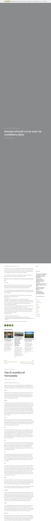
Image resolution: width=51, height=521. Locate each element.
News (7, 369)
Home (5, 369)
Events (37, 304)
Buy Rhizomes (28, 1)
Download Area (36, 1)
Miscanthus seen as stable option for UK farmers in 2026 (29, 340)
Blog (10, 379)
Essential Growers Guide (17, 465)
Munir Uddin (17, 266)
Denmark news (38, 302)
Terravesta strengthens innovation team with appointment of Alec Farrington (41, 275)
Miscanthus (38, 307)
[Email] (12, 325)
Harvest (37, 305)
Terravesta (38, 314)
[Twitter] (8, 325)
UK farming (38, 316)
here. (29, 487)
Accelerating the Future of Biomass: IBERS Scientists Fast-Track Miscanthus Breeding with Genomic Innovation (18, 341)
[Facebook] (5, 325)
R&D (36, 312)
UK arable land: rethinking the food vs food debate (8, 340)
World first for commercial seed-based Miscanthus (40, 292)
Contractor (38, 300)
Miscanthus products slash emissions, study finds (41, 285)
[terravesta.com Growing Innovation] (7, 1)
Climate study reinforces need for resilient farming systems (40, 280)
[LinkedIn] (10, 325)
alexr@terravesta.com (23, 321)
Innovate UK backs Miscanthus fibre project (40, 288)
